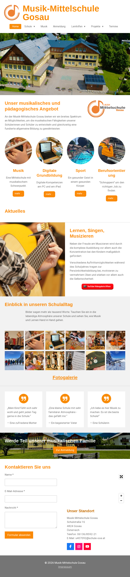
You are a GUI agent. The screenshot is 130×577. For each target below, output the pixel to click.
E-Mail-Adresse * (15, 491)
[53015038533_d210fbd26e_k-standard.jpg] (55, 360)
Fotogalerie (65, 377)
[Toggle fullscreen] (121, 476)
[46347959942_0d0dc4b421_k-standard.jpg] (34, 340)
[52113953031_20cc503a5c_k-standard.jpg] (95, 340)
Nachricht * (11, 507)
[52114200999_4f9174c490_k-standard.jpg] (95, 360)
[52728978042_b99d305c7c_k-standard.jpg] (14, 360)
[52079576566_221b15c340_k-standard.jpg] (75, 340)
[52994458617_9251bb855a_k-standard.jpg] (34, 360)
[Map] (96, 488)
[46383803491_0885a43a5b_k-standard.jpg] (75, 360)
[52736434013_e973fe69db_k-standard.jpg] (116, 360)
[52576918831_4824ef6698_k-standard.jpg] (116, 340)
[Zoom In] (121, 495)
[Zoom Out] (121, 500)
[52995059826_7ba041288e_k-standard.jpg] (14, 340)
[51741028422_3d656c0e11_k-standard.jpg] (55, 340)
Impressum (65, 566)
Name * (9, 474)
